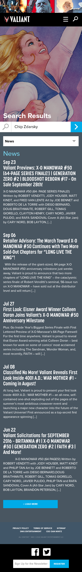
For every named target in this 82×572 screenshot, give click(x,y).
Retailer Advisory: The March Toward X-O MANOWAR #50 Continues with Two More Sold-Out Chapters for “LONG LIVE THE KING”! (40, 249)
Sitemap (61, 528)
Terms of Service (42, 528)
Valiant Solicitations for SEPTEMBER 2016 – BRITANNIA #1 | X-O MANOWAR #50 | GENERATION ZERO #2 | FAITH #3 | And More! (39, 443)
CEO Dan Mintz (54, 531)
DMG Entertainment (30, 531)
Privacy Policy (21, 528)
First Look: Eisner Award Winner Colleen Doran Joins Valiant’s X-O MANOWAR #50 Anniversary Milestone (40, 314)
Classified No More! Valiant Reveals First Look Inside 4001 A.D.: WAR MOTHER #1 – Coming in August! (40, 378)
